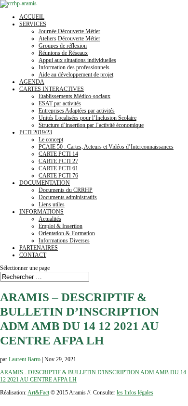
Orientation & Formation (67, 233)
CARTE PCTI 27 (58, 161)
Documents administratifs (68, 197)
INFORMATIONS (41, 211)
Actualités (50, 219)
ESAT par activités (60, 103)
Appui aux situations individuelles (77, 60)
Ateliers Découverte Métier (69, 38)
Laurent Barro (24, 359)
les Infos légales (135, 392)
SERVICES (32, 24)
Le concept (51, 139)
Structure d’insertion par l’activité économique (91, 125)
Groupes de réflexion (63, 45)
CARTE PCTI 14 (58, 154)
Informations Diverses (64, 240)
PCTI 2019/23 (35, 132)
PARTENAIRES (38, 247)
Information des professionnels (74, 67)
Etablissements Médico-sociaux (74, 96)
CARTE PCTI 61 (58, 168)
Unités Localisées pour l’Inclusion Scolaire (87, 117)
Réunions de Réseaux (63, 53)
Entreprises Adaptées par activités (77, 110)
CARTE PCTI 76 (58, 175)
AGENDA (31, 81)
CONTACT (32, 255)
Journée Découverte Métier (69, 31)
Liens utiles (52, 204)
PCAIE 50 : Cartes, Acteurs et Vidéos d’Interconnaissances (106, 146)
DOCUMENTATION (44, 182)
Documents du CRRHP (66, 190)
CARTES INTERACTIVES (51, 89)
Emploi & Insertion (60, 226)
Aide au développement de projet (76, 74)
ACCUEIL (31, 16)
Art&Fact (38, 392)
